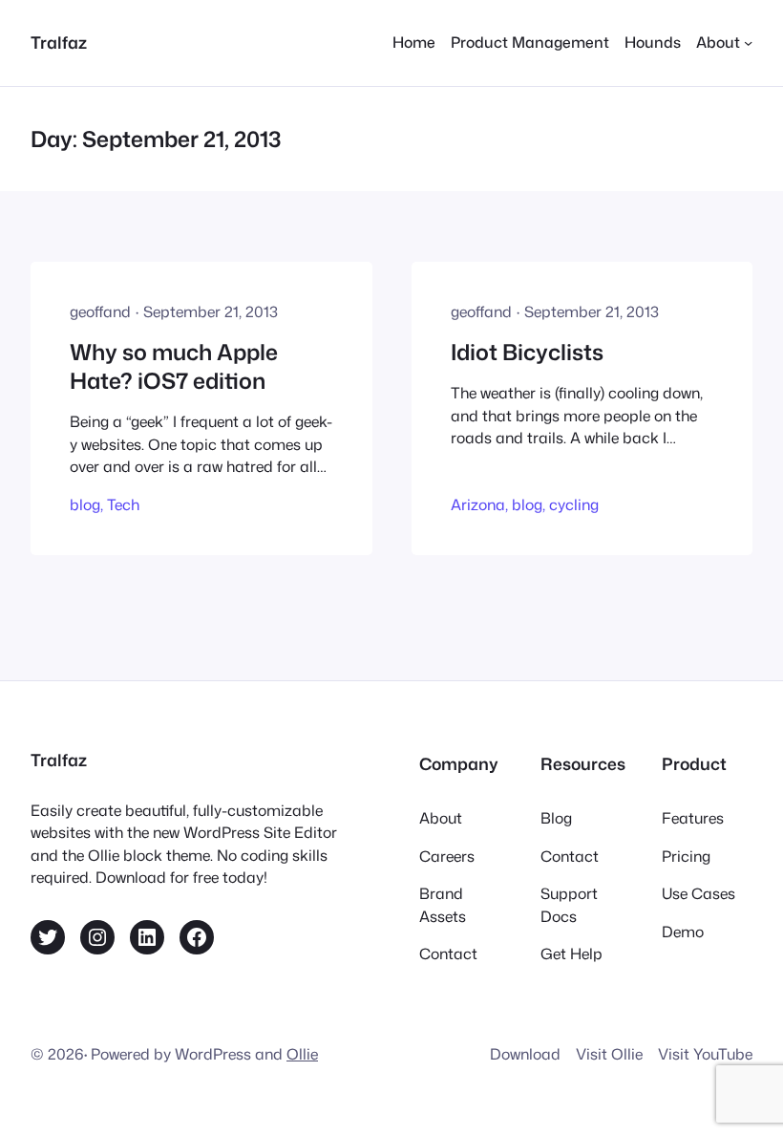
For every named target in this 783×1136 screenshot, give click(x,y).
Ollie (302, 1053)
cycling (574, 504)
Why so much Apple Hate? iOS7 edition (174, 367)
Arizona (478, 504)
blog (85, 504)
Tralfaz (59, 42)
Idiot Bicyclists (527, 352)
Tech (123, 504)
